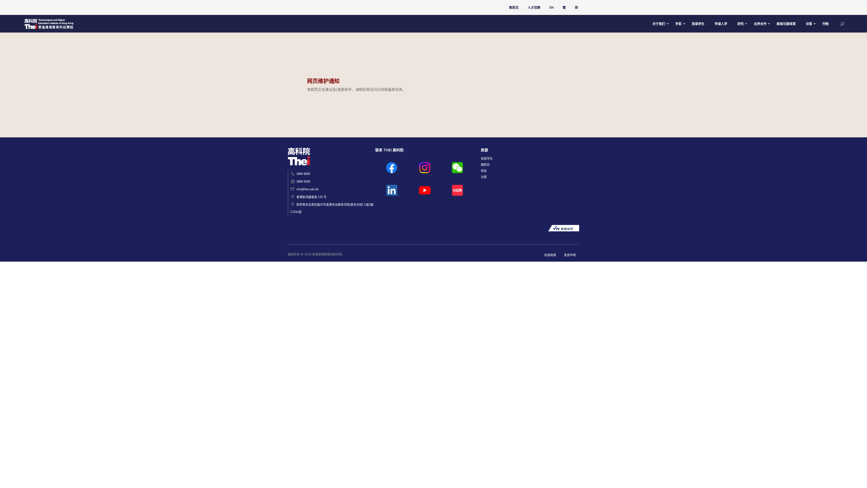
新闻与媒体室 (786, 24)
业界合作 (760, 24)
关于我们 (659, 24)
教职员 (514, 7)
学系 (678, 24)
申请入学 (721, 24)
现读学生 (698, 24)
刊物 (825, 24)
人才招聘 (534, 7)
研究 (740, 24)
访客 (809, 24)
